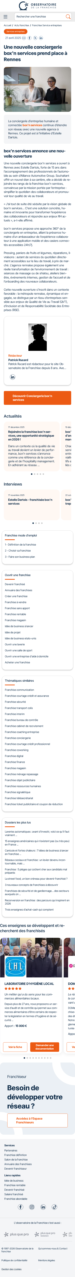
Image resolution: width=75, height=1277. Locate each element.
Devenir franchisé (15, 584)
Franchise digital (14, 755)
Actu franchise (21, 25)
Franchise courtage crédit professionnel (27, 743)
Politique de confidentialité (14, 1260)
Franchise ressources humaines (23, 786)
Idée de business (13, 1180)
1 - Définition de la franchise (20, 544)
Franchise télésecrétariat (19, 798)
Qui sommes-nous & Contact (52, 1248)
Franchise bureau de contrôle (21, 719)
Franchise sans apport (17, 608)
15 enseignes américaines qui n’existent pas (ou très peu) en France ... (37, 842)
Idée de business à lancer (19, 626)
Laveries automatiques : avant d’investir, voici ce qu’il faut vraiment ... (37, 833)
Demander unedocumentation (44, 1047)
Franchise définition (15, 1154)
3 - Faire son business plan (20, 556)
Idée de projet (13, 632)
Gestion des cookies (11, 1269)
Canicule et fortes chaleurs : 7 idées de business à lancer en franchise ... (36, 852)
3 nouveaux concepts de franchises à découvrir (31, 884)
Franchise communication (19, 689)
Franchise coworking (16, 749)
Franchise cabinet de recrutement (24, 725)
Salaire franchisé (13, 1194)
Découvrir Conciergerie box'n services (32, 398)
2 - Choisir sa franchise (18, 550)
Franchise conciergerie (18, 737)
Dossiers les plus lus (18, 822)
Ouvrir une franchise (18, 575)
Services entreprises (16, 31)
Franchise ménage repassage (21, 774)
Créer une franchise (16, 596)
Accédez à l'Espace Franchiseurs (29, 1120)
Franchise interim (15, 713)
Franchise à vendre (15, 602)
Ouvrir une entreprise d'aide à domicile (26, 656)
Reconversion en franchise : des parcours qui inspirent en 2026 (37, 902)
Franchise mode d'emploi (21, 535)
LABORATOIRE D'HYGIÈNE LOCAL (29, 984)
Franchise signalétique (17, 792)
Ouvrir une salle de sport (18, 650)
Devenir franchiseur (15, 1168)
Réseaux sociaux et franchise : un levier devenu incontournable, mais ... (35, 861)
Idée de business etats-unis (20, 638)
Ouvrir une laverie (15, 644)
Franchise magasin (15, 620)
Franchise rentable (15, 614)
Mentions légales (46, 1260)
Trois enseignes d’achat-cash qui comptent (29, 909)
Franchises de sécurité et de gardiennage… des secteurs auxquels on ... (37, 892)
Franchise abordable (15, 1198)
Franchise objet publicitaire (20, 780)
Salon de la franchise (16, 1159)
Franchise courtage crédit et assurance (27, 695)
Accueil (7, 25)
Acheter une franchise (17, 662)
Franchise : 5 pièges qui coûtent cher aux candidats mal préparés (36, 871)
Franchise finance (15, 761)
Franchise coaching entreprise (22, 731)
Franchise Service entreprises (47, 25)
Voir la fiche (15, 1047)
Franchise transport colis (19, 707)
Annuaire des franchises (18, 590)
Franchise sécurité (15, 701)
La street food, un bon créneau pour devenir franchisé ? (36, 878)
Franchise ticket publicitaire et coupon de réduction (34, 804)
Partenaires (10, 1150)
